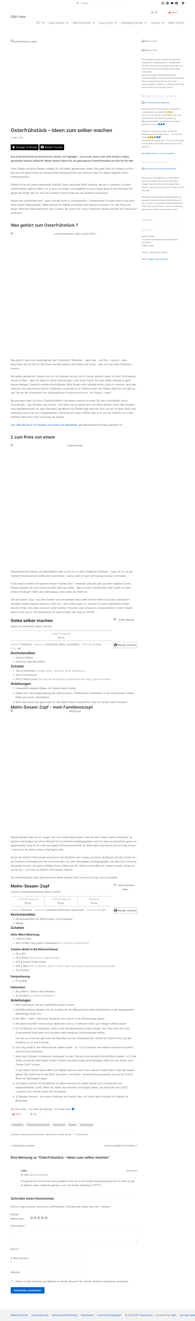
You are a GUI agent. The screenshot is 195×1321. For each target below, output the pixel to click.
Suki (173, 1315)
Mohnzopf (59, 1124)
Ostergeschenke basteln (32, 1134)
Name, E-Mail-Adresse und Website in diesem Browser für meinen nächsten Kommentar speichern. (72, 1281)
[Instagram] (162, 3)
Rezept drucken (53, 147)
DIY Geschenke (143, 1315)
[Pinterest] (167, 3)
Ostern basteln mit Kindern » (120, 1145)
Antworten (131, 1170)
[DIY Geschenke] (18, 22)
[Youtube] (172, 3)
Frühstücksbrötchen (38, 1124)
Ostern (72, 1124)
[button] (158, 12)
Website (15, 1272)
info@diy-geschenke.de (157, 259)
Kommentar (18, 1225)
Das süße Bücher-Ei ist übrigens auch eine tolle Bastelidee (44, 424)
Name (15, 1249)
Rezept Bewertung (17, 1216)
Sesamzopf (86, 1124)
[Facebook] (176, 3)
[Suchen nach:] (97, 2)
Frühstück (17, 1124)
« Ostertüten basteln (22, 1145)
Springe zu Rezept (26, 147)
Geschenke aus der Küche (58, 1134)
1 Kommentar (81, 1134)
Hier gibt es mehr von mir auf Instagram (158, 153)
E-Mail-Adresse (19, 1260)
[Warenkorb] (183, 3)
